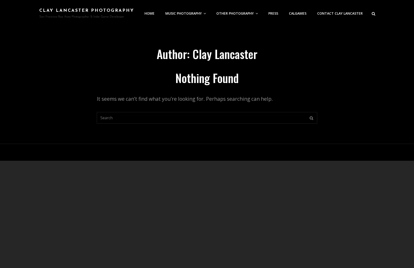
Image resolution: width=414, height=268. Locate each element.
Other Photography (235, 13)
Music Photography (183, 13)
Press (273, 13)
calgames (297, 13)
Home (149, 13)
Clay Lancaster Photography (86, 11)
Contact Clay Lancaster (340, 13)
